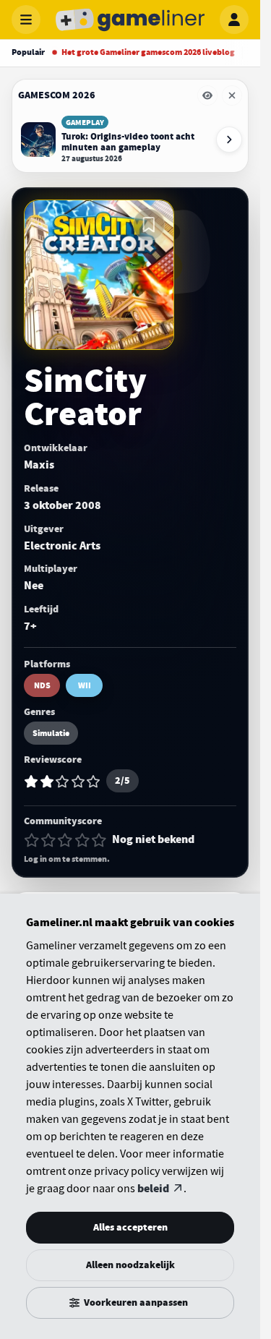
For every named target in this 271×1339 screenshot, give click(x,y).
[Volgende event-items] (229, 140)
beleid (153, 1189)
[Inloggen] (234, 19)
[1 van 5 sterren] (32, 840)
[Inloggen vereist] (149, 225)
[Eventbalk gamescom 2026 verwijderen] (232, 95)
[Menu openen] (26, 19)
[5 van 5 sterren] (99, 840)
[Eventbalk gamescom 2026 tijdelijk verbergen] (207, 95)
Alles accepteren (130, 1227)
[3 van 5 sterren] (65, 840)
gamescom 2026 (56, 95)
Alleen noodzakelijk (130, 1265)
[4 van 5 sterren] (82, 840)
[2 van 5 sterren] (48, 840)
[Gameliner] (130, 19)
